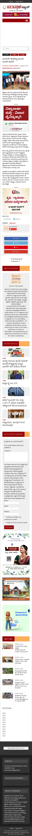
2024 (4, 718)
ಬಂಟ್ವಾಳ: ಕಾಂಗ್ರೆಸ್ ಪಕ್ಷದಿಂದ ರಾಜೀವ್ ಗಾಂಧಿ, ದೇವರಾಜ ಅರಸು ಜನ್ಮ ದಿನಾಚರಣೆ (22, 685)
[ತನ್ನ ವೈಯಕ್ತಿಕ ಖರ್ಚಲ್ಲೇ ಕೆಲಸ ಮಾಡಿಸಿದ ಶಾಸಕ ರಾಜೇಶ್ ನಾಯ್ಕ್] (7, 673)
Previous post (17, 259)
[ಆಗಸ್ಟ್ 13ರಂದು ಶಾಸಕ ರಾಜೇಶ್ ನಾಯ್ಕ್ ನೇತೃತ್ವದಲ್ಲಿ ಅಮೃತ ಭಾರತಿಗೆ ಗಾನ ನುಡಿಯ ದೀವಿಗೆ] (16, 356)
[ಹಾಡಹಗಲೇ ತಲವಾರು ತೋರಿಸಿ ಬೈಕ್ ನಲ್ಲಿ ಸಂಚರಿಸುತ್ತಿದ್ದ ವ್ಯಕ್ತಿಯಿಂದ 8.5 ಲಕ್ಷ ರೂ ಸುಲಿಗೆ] (7, 697)
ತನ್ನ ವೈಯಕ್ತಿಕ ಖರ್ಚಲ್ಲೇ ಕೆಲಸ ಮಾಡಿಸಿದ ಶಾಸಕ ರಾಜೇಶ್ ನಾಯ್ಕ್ (21, 672)
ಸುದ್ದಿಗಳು (14, 54)
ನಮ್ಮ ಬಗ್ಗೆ (11, 1)
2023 (4, 720)
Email (6, 506)
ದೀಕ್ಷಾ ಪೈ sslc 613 (9, 383)
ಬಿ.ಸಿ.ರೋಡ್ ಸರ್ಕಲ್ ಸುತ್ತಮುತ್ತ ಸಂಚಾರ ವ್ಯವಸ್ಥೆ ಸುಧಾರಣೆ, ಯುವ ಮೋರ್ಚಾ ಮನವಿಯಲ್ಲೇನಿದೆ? (14, 798)
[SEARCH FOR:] (16, 48)
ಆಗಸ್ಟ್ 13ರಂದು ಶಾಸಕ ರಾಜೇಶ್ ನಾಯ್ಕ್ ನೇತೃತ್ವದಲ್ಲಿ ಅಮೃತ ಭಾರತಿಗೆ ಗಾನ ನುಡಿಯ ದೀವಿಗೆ (14, 364)
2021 (4, 724)
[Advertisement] (16, 34)
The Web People (19, 834)
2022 (4, 722)
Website (6, 512)
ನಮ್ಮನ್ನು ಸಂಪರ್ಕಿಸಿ (19, 1)
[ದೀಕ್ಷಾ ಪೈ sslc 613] (16, 378)
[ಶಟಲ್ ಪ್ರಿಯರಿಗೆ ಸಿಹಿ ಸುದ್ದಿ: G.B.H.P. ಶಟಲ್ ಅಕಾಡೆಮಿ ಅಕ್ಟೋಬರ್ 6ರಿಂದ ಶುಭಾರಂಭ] (16, 395)
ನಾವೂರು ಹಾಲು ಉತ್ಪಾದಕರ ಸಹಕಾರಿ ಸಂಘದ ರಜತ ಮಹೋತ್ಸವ (22, 661)
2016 (4, 736)
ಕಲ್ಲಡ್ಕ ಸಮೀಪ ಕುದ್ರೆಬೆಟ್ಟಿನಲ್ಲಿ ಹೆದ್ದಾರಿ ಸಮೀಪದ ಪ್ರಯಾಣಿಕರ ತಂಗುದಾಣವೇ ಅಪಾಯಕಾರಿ (14, 819)
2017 (4, 734)
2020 (4, 727)
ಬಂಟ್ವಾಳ (4, 358)
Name (6, 501)
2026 (4, 713)
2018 (4, 731)
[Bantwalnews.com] (16, 8)
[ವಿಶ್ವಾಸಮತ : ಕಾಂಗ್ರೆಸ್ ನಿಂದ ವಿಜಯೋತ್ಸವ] (16, 417)
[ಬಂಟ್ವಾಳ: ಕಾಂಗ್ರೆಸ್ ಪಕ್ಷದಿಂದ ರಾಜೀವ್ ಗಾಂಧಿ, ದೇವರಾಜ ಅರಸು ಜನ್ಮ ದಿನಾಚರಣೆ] (7, 684)
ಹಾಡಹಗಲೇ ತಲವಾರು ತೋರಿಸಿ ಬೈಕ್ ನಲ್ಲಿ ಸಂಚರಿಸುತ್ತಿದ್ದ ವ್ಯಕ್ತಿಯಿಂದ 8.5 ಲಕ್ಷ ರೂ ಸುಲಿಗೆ (21, 698)
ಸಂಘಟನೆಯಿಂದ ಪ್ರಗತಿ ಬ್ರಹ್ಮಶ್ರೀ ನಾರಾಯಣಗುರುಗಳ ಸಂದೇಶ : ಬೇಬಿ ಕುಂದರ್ (21, 648)
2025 (4, 715)
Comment (7, 451)
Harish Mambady (14, 65)
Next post (14, 261)
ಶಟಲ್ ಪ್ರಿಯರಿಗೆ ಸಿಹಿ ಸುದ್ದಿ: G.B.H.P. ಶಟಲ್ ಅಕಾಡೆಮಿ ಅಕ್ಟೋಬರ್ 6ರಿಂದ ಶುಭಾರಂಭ (14, 403)
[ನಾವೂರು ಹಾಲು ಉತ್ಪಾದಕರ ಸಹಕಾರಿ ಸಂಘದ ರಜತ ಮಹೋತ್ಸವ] (7, 661)
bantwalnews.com (9, 68)
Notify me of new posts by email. (16, 522)
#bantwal (12, 223)
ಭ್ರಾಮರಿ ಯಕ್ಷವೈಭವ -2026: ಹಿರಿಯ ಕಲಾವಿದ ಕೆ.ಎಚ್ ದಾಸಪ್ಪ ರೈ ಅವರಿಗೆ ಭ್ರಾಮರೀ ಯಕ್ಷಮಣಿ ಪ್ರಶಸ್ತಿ (14, 813)
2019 (4, 729)
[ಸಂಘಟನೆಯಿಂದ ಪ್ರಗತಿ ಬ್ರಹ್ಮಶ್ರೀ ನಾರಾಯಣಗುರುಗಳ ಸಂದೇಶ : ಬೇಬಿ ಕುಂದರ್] (7, 648)
